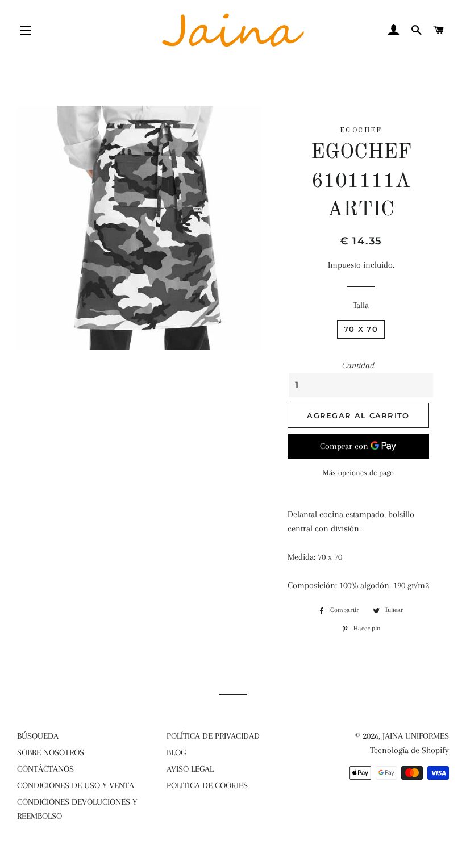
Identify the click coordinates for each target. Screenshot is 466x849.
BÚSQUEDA (38, 736)
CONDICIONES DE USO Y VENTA (75, 785)
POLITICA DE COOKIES (207, 785)
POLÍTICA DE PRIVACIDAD (213, 736)
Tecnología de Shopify (409, 750)
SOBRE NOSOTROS (50, 752)
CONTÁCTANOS (45, 769)
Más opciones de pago (358, 472)
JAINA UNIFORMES (415, 736)
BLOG (176, 752)
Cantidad (358, 365)
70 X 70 (361, 329)
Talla (361, 305)
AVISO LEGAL (190, 769)
